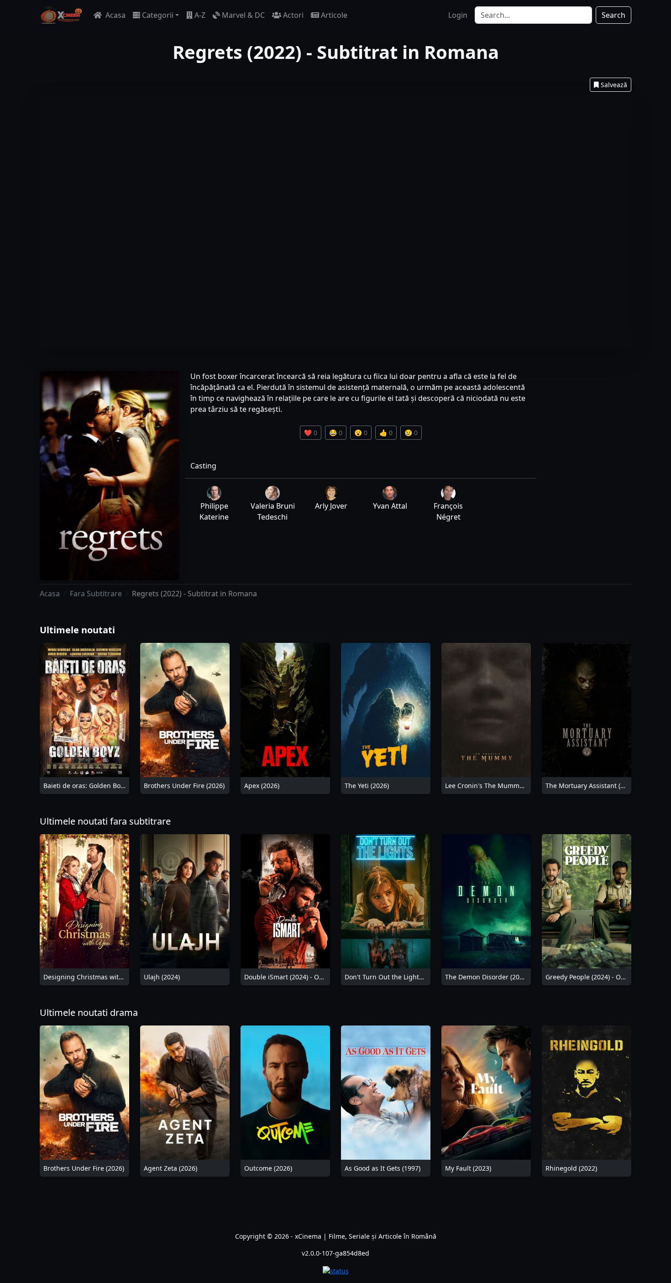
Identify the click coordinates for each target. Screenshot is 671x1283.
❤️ (310, 432)
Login (457, 15)
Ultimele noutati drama (89, 1012)
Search (613, 15)
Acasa (115, 15)
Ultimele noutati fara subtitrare (105, 821)
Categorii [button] (157, 15)
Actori (293, 15)
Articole (334, 15)
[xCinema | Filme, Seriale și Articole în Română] (61, 15)
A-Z (199, 15)
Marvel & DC (243, 15)
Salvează (614, 84)
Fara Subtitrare (96, 594)
